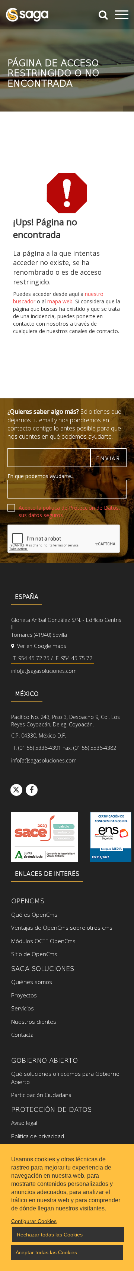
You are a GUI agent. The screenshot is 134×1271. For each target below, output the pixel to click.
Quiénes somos (31, 981)
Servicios (22, 1008)
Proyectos (24, 995)
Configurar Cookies (34, 1221)
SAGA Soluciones (42, 968)
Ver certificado (110, 837)
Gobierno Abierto (44, 1060)
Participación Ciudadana (41, 1095)
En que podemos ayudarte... (40, 476)
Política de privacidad (37, 1136)
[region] (67, 1207)
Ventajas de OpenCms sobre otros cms (61, 927)
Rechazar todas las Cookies (50, 1235)
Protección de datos (51, 1109)
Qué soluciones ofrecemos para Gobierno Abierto (65, 1077)
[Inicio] (27, 14)
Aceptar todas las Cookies (46, 1252)
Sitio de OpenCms (34, 954)
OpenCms (27, 900)
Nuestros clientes (33, 1021)
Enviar (108, 458)
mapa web (60, 301)
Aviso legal (24, 1122)
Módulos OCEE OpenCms (43, 941)
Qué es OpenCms (34, 914)
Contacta (22, 1034)
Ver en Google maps (41, 645)
